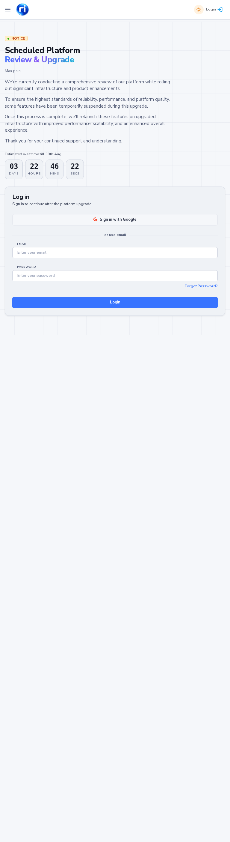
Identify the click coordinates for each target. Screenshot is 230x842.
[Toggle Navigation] (7, 9)
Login (211, 9)
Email (22, 244)
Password (26, 267)
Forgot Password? (201, 286)
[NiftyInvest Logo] (22, 10)
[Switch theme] (199, 9)
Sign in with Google (118, 219)
